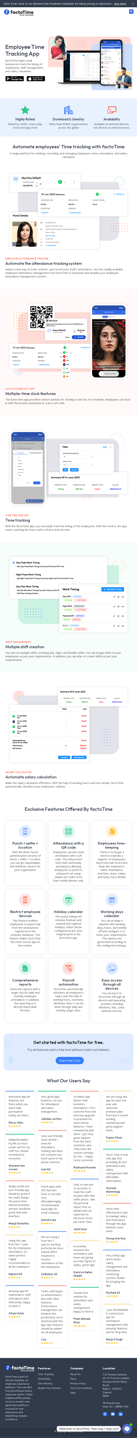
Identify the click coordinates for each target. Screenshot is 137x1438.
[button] (131, 11)
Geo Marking (45, 1383)
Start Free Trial (69, 1060)
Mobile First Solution (49, 1388)
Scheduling (44, 1378)
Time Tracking (46, 1374)
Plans (73, 1378)
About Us (75, 1374)
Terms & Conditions (81, 1388)
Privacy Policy (78, 1383)
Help (72, 1392)
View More (120, 3)
